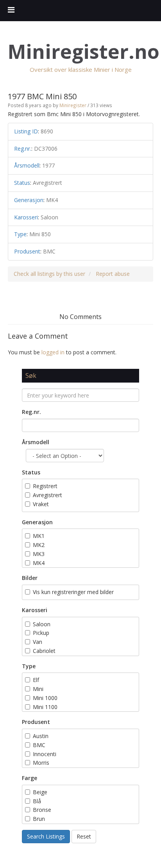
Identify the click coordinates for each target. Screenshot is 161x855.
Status (31, 472)
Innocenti (44, 754)
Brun (40, 818)
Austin (40, 736)
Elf (36, 680)
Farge (29, 778)
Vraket (41, 504)
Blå (38, 801)
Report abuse (113, 273)
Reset (84, 836)
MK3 (39, 554)
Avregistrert (47, 495)
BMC (39, 745)
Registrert (45, 486)
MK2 (39, 545)
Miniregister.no (83, 51)
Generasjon (37, 522)
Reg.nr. (31, 412)
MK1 (39, 536)
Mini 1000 (45, 698)
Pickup (41, 632)
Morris (41, 762)
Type (29, 666)
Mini (38, 689)
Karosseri (34, 610)
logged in (52, 352)
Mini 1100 (45, 707)
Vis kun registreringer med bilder (73, 592)
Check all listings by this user (49, 273)
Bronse (42, 809)
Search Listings (46, 836)
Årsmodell (35, 442)
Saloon (41, 624)
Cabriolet (44, 650)
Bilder (30, 578)
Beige (40, 792)
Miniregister (72, 105)
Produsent (36, 722)
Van (37, 641)
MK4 (39, 563)
